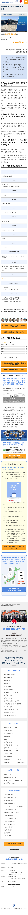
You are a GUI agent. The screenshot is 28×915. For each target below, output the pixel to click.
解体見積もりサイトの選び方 (11, 692)
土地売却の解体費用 (8, 794)
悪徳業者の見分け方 (8, 689)
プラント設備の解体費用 (10, 818)
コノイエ (11, 886)
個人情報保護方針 (8, 742)
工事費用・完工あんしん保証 (11, 751)
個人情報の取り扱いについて (11, 745)
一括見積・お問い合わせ (14, 843)
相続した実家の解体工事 (10, 797)
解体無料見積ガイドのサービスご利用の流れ (14, 762)
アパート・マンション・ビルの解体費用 (13, 806)
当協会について (7, 736)
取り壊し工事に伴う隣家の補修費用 (12, 704)
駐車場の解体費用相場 (9, 803)
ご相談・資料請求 (8, 730)
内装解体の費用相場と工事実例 (11, 812)
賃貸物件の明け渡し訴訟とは (11, 709)
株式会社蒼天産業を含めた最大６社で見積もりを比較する (14, 326)
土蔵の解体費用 (7, 836)
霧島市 (4, 278)
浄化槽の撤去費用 (8, 830)
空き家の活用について (9, 712)
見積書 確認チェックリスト (10, 748)
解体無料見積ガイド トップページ (12, 727)
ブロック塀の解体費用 (9, 821)
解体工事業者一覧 (8, 677)
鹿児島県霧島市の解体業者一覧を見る (14, 332)
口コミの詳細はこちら (20, 42)
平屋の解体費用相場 (8, 827)
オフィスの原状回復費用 (10, 809)
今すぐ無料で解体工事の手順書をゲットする (14, 547)
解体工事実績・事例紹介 (10, 674)
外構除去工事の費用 (8, 815)
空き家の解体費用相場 (9, 824)
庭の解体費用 (7, 833)
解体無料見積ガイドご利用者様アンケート (14, 780)
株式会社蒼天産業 (10, 34)
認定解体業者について (9, 733)
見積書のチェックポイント (10, 698)
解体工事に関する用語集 (10, 715)
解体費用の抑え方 (8, 695)
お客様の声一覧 (7, 774)
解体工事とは (7, 683)
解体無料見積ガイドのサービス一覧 (12, 759)
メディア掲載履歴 (8, 756)
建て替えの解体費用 (8, 800)
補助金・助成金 (7, 686)
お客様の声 (6, 739)
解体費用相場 (7, 680)
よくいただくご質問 (14, 849)
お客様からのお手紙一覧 (10, 777)
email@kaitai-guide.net (14, 884)
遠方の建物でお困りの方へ (10, 707)
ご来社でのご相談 (8, 754)
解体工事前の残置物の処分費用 (11, 701)
